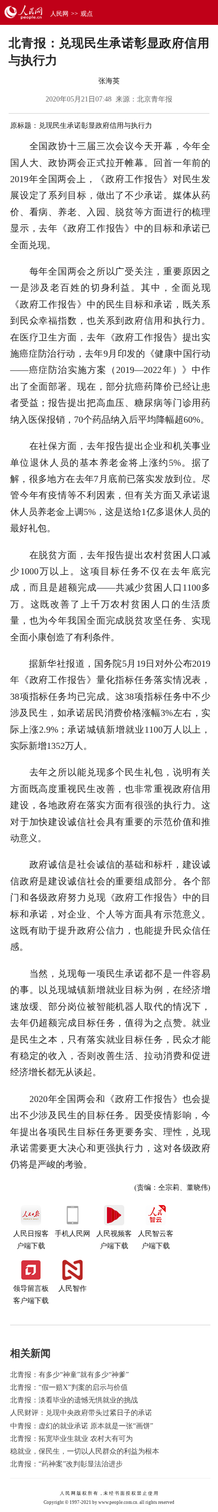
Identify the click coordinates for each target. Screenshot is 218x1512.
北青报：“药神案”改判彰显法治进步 (66, 1464)
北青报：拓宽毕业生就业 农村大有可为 (71, 1438)
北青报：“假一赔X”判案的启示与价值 (69, 1387)
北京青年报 (154, 99)
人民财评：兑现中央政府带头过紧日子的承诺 (81, 1413)
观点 (87, 13)
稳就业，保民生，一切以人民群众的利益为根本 (84, 1451)
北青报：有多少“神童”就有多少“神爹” (69, 1375)
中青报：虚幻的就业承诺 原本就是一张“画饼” (81, 1426)
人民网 (59, 13)
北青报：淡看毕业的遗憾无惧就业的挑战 (74, 1400)
